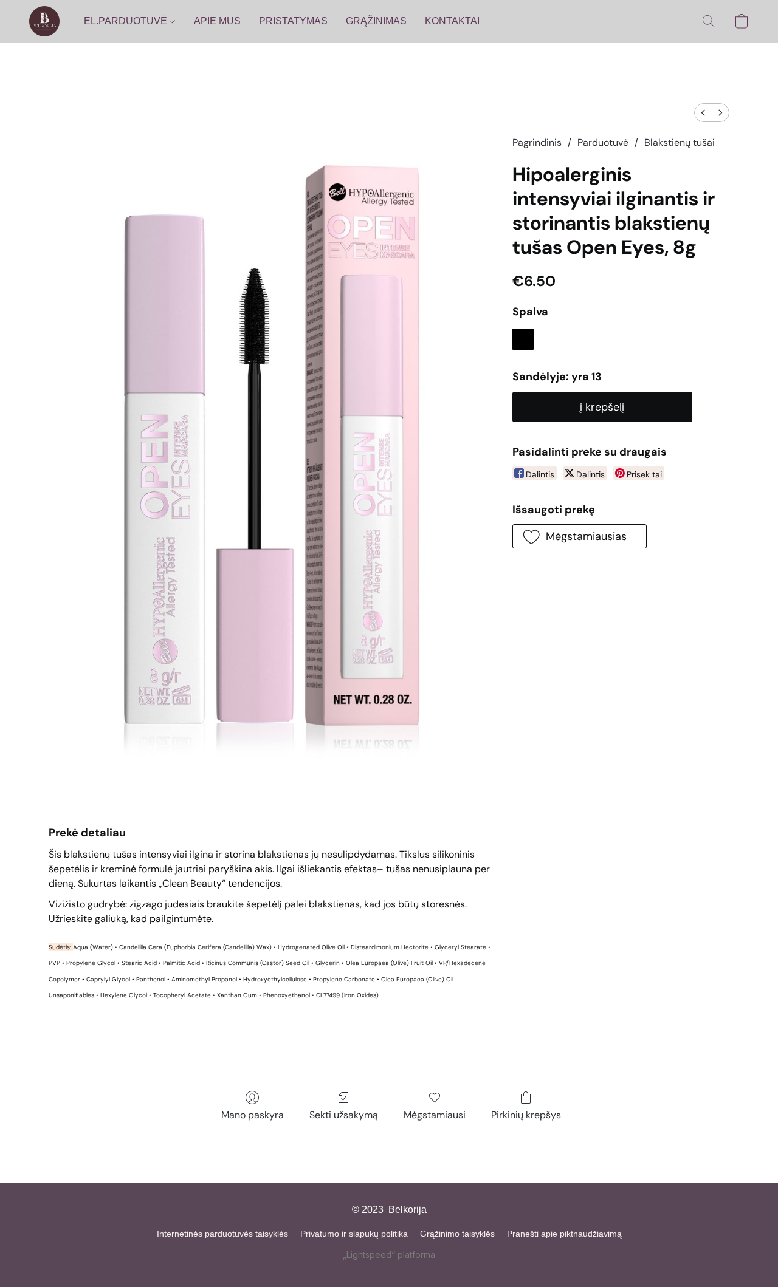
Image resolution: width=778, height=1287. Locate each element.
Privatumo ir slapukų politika (354, 1233)
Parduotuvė (602, 142)
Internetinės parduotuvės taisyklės (222, 1233)
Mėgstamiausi (435, 1114)
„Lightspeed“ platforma (389, 1254)
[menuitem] (703, 112)
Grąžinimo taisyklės (457, 1233)
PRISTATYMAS (293, 21)
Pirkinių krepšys (526, 1114)
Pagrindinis (537, 142)
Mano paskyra (252, 1114)
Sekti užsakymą (343, 1114)
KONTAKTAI (452, 21)
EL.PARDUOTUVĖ (127, 21)
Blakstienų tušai (679, 142)
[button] (44, 21)
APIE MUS (217, 21)
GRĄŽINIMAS (376, 21)
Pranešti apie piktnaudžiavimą (564, 1233)
